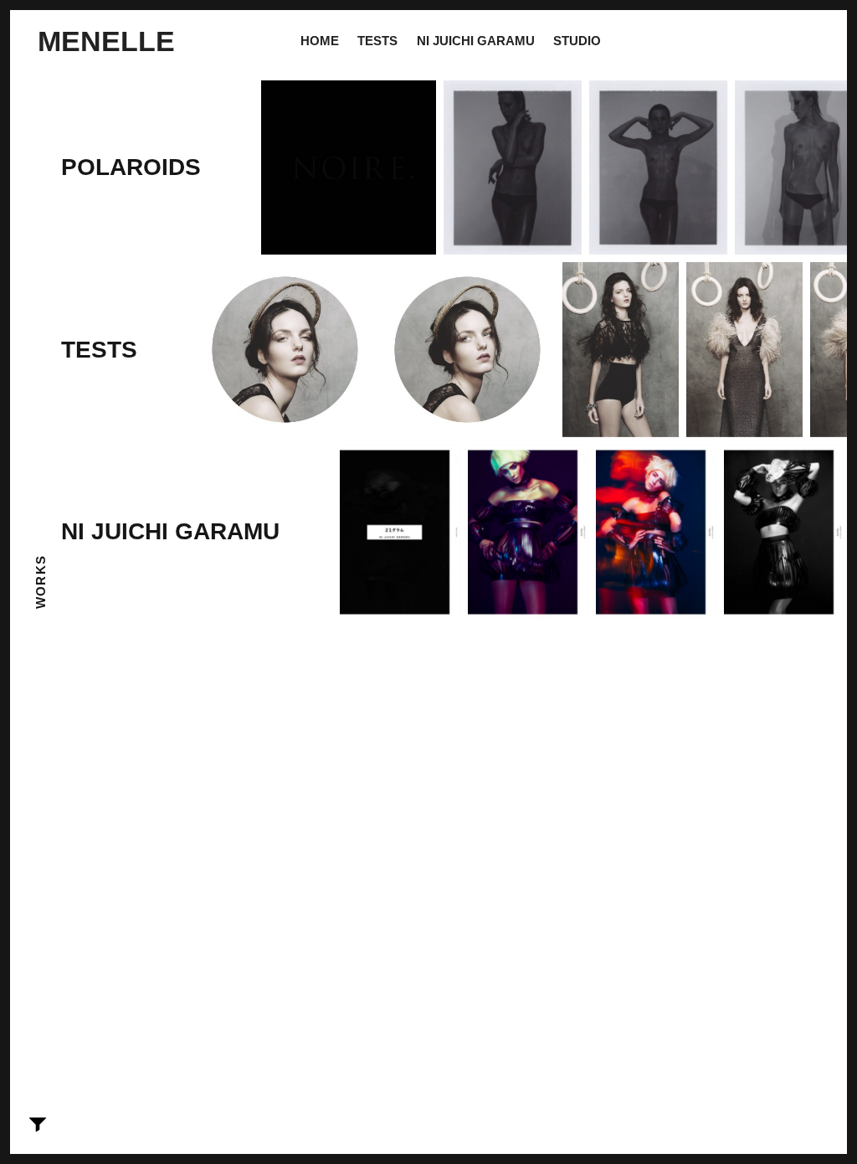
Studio (577, 40)
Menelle (106, 41)
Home (319, 40)
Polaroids (131, 167)
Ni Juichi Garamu (476, 40)
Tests (377, 40)
